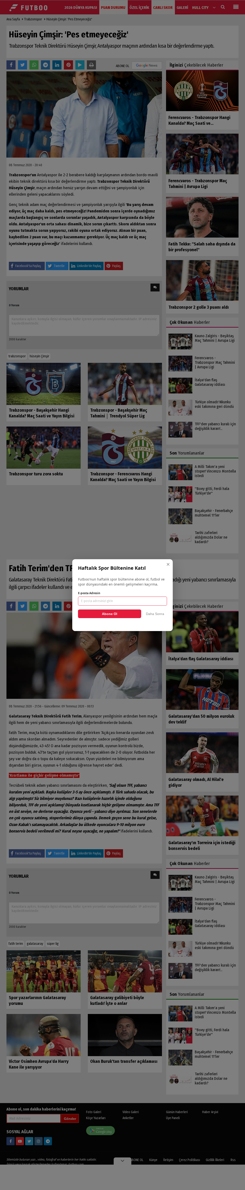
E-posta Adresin (89, 593)
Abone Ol (109, 614)
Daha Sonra (155, 614)
